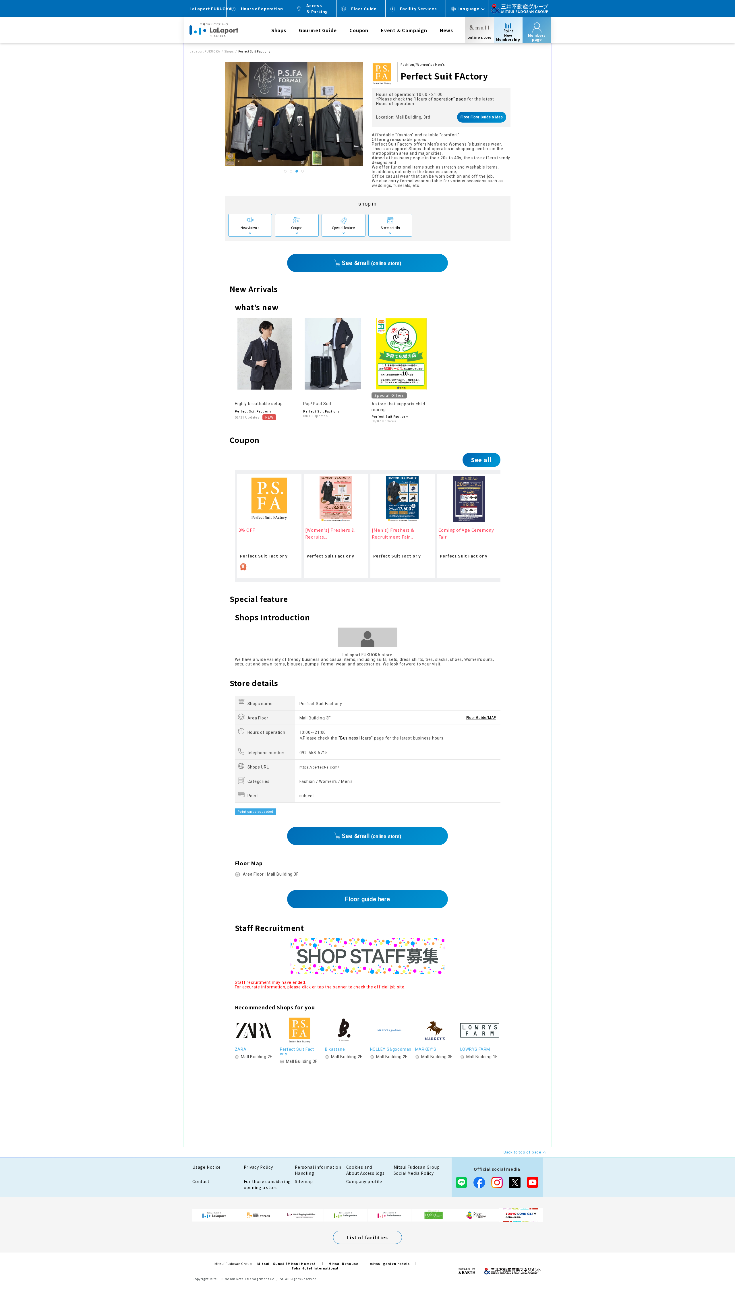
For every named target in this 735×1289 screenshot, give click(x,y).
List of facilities (367, 1237)
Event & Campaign (404, 30)
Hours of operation (262, 8)
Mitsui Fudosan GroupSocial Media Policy (417, 1170)
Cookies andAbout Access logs (365, 1170)
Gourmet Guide (318, 30)
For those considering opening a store (267, 1184)
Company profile (364, 1181)
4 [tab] (302, 171)
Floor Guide (364, 8)
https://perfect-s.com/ (319, 767)
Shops (278, 30)
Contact (201, 1181)
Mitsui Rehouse (343, 1263)
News (446, 30)
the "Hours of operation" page (436, 99)
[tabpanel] (294, 114)
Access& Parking (317, 8)
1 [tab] (285, 171)
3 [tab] (296, 171)
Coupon (358, 30)
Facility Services (418, 8)
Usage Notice (206, 1167)
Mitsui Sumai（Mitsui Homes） (287, 1263)
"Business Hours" (356, 738)
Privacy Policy (258, 1167)
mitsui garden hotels (390, 1263)
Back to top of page (713, 1267)
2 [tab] (291, 171)
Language (468, 8)
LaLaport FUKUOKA (204, 51)
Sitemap (304, 1181)
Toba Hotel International (315, 1268)
